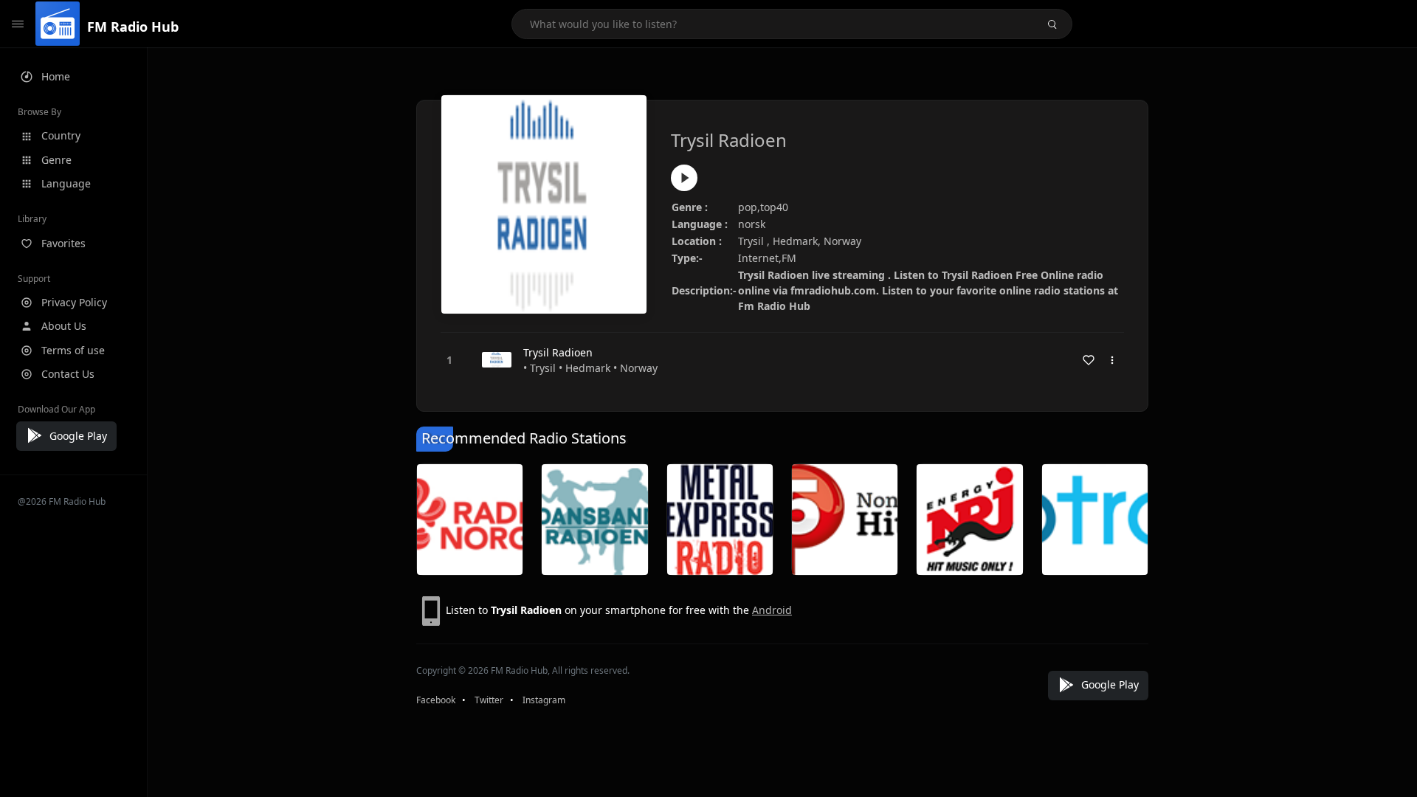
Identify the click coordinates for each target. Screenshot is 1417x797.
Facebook (435, 700)
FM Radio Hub (133, 26)
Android (772, 610)
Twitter (489, 700)
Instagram (544, 700)
